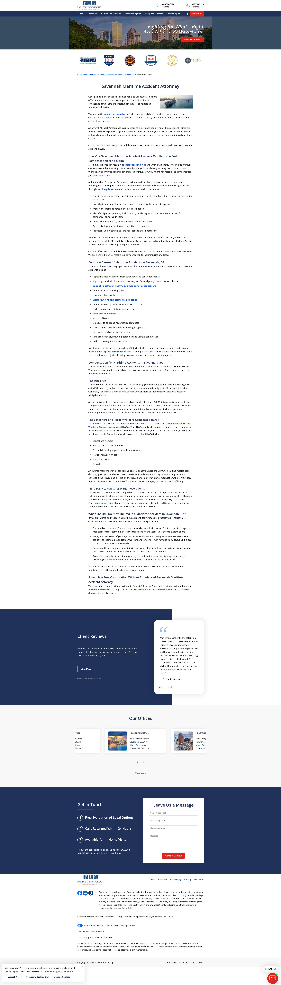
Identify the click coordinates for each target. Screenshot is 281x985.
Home (82, 14)
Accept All (13, 977)
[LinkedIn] (85, 893)
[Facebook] (79, 893)
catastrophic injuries (134, 164)
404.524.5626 (168, 4)
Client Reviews (91, 636)
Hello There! (270, 969)
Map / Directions (110, 745)
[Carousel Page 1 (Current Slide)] (137, 762)
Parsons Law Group (99, 589)
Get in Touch (90, 804)
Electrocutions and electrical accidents (115, 299)
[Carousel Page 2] (143, 762)
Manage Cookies (128, 925)
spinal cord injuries (115, 351)
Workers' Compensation (107, 74)
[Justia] (90, 893)
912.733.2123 (198, 4)
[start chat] (272, 978)
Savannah (196, 6)
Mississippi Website (95, 931)
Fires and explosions (104, 313)
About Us (93, 14)
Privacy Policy (175, 879)
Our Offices (140, 718)
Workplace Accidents (154, 14)
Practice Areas (90, 74)
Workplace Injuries (133, 14)
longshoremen (110, 189)
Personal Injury (173, 14)
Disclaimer (162, 879)
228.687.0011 (181, 748)
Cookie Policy (112, 925)
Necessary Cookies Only (37, 977)
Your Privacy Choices (93, 925)
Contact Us (197, 14)
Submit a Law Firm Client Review (89, 679)
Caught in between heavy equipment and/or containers (124, 285)
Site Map (187, 879)
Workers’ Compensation (111, 14)
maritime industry (114, 114)
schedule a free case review (153, 589)
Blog (186, 14)
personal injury (106, 503)
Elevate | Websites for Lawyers (185, 962)
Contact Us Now (192, 39)
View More (86, 669)
